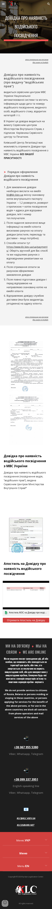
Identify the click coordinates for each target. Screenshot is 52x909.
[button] (3, 4)
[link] (26, 598)
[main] (26, 26)
